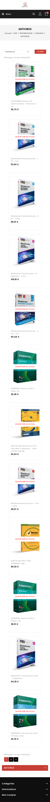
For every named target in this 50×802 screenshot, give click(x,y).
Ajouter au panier (27, 79)
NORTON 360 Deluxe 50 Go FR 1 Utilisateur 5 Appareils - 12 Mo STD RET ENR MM (24, 448)
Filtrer (40, 51)
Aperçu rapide (22, 79)
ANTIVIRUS (9, 767)
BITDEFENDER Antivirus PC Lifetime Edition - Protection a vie (23, 103)
